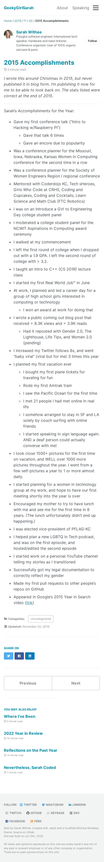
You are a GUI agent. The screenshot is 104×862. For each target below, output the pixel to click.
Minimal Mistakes (88, 828)
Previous (28, 683)
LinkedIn (79, 804)
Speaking (80, 7)
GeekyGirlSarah (19, 7)
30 (31, 21)
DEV (76, 813)
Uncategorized (41, 619)
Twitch (15, 813)
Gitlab (30, 832)
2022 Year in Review (23, 733)
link (29, 602)
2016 (17, 21)
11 (24, 21)
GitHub (36, 813)
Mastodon (54, 804)
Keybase (57, 813)
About (62, 7)
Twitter (30, 804)
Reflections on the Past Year (30, 750)
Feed (38, 821)
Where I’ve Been (19, 716)
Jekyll (52, 828)
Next (75, 683)
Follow (92, 41)
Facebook (17, 821)
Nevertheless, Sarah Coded (30, 767)
